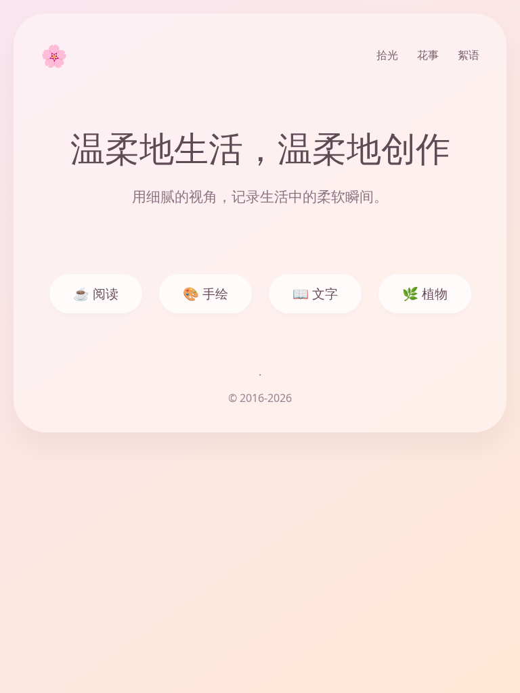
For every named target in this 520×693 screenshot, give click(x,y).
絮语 (468, 54)
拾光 (387, 54)
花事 (428, 54)
